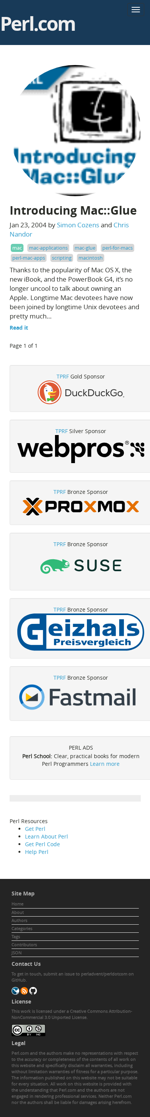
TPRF (63, 376)
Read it (19, 327)
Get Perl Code (42, 844)
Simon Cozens (78, 224)
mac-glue (85, 247)
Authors (19, 920)
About (18, 912)
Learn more (105, 763)
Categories (22, 928)
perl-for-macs (117, 247)
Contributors (24, 944)
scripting (62, 257)
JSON (17, 952)
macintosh (90, 257)
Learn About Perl (46, 836)
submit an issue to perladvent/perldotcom (85, 974)
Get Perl (35, 828)
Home (17, 904)
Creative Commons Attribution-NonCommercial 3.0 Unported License (72, 1014)
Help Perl (36, 851)
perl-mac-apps (28, 257)
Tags (16, 936)
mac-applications (48, 247)
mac (17, 247)
